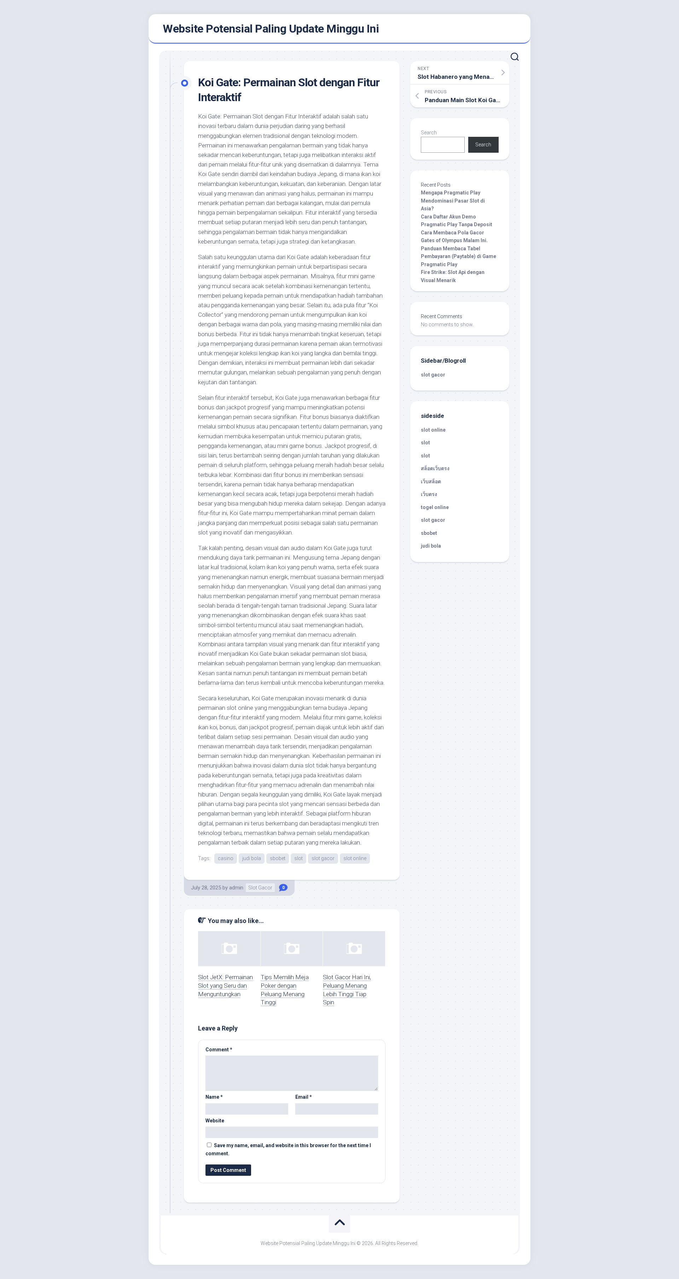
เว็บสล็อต (431, 481)
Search (429, 132)
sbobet (277, 858)
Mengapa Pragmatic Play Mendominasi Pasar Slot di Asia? (453, 200)
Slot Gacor (260, 887)
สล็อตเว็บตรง (435, 468)
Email (303, 1097)
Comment (218, 1049)
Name (214, 1097)
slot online (354, 858)
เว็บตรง (429, 494)
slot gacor (323, 858)
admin (236, 887)
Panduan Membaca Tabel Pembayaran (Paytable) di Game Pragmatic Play (458, 256)
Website (214, 1120)
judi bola (251, 858)
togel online (435, 507)
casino (225, 858)
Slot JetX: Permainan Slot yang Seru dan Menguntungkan (225, 986)
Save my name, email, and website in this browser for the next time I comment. (288, 1149)
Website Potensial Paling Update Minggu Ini (271, 28)
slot (298, 858)
